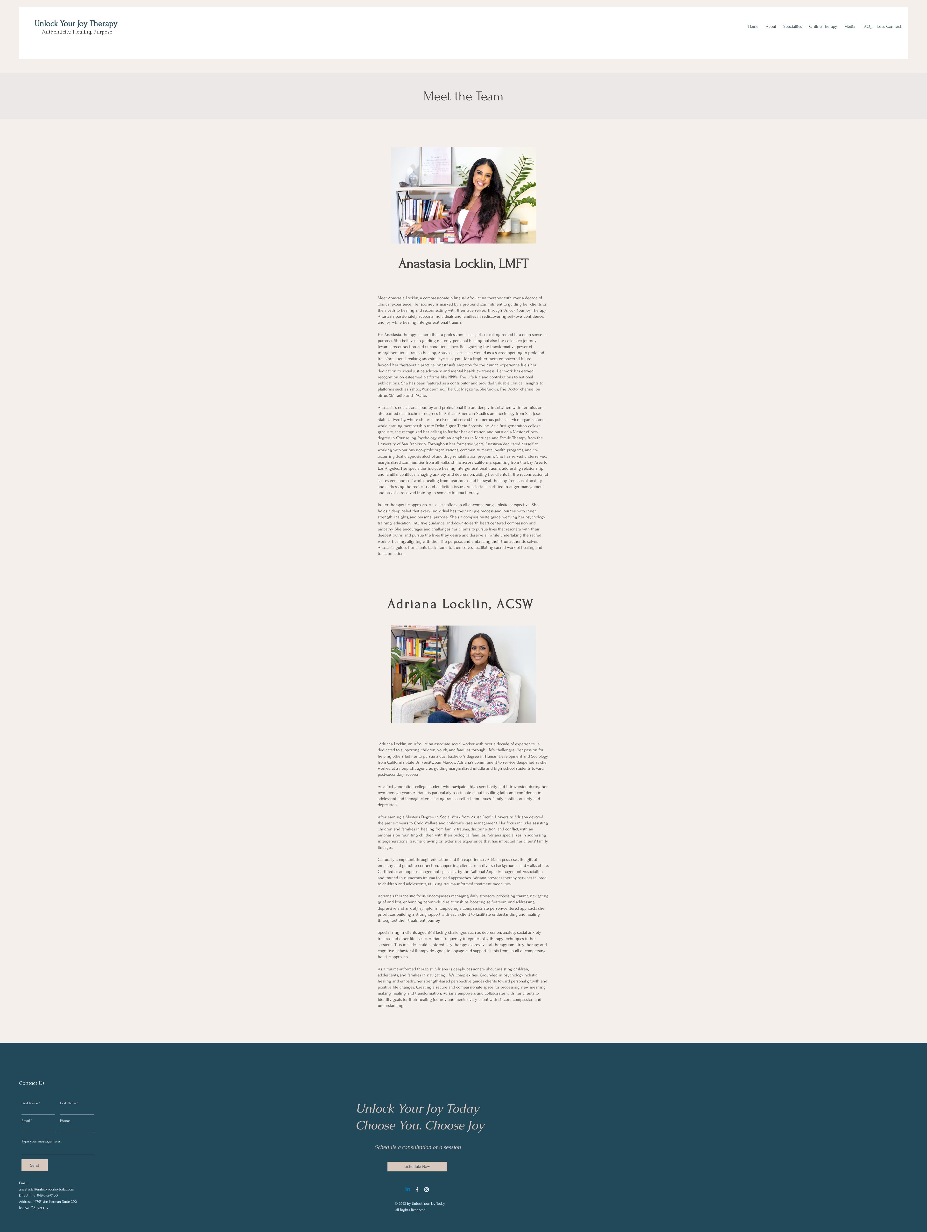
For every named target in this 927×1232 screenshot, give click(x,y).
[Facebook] (417, 1189)
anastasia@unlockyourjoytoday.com (46, 1189)
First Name (29, 1103)
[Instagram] (426, 1189)
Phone (65, 1121)
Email (25, 1121)
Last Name (68, 1103)
